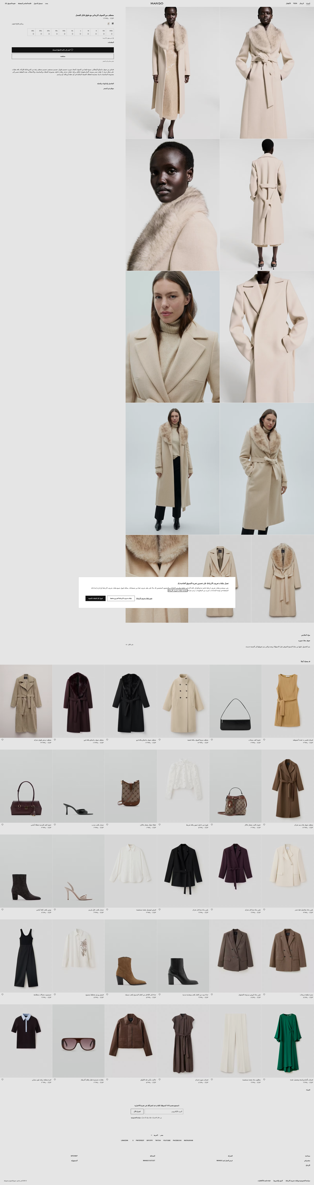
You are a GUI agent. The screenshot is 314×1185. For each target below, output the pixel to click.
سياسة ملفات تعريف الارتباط (177, 590)
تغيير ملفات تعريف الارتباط (144, 598)
